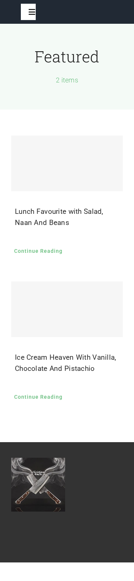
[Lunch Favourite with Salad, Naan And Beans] (67, 163)
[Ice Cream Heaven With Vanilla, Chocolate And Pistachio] (67, 309)
